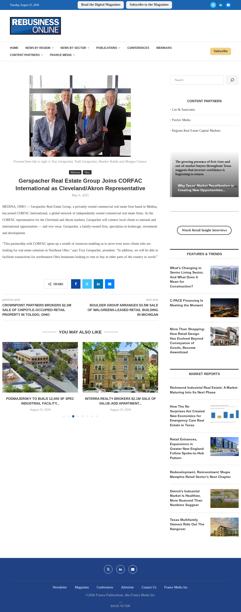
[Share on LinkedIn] (98, 284)
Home (14, 48)
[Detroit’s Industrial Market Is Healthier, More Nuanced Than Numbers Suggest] (224, 498)
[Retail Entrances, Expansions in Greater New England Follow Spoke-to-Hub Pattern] (224, 446)
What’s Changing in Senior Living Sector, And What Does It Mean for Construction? (186, 277)
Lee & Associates (183, 109)
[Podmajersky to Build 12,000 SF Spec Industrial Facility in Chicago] (40, 367)
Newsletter (60, 587)
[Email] (228, 5)
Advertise (127, 587)
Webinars (164, 48)
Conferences (138, 48)
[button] (9, 380)
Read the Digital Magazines (100, 4)
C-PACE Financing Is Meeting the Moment (186, 303)
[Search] (232, 80)
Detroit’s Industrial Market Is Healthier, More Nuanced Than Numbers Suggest (186, 498)
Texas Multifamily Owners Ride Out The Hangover (187, 524)
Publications (106, 48)
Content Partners (25, 55)
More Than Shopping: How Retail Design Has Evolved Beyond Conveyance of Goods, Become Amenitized (187, 340)
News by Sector (73, 48)
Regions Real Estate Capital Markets (196, 130)
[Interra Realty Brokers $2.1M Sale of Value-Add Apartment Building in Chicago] (120, 367)
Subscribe (221, 51)
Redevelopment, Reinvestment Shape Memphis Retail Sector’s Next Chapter (200, 474)
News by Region (37, 48)
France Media (61, 55)
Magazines (82, 587)
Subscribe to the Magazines (149, 4)
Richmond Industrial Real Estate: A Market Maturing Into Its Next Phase (203, 390)
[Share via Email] (109, 284)
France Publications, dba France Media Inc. (126, 595)
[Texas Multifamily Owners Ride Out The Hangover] (224, 527)
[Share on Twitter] (87, 284)
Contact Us (149, 587)
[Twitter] (213, 5)
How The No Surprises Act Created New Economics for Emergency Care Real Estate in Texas (187, 416)
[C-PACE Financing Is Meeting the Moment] (224, 307)
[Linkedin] (221, 5)
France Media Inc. (176, 587)
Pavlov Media (181, 120)
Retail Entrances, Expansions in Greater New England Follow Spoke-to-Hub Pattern (187, 448)
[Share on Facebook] (75, 284)
